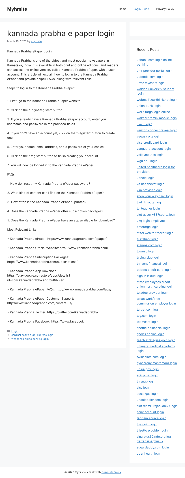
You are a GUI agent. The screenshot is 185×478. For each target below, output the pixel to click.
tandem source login (151, 418)
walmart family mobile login (157, 118)
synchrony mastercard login (157, 363)
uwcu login (144, 124)
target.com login (148, 309)
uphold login (145, 178)
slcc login (143, 387)
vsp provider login (149, 190)
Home (122, 9)
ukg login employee (151, 221)
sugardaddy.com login (153, 447)
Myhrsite (17, 9)
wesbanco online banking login (30, 338)
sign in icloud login (150, 276)
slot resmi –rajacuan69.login (157, 406)
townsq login (146, 251)
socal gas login (147, 393)
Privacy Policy (165, 9)
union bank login (149, 106)
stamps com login (149, 245)
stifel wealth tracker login (155, 233)
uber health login (149, 453)
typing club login (148, 257)
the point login (147, 424)
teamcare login (147, 322)
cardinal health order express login (32, 334)
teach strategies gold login (156, 340)
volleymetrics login (150, 155)
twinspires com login (151, 357)
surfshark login (147, 239)
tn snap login (146, 381)
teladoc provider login (152, 292)
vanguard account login (154, 148)
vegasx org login (148, 136)
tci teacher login (148, 208)
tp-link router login (150, 202)
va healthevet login (150, 184)
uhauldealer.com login (153, 400)
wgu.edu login (147, 161)
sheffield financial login (153, 328)
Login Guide (141, 9)
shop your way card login (155, 196)
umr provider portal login (154, 70)
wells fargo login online (153, 112)
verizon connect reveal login (157, 130)
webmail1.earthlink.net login (157, 99)
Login (14, 331)
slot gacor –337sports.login (156, 214)
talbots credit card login (154, 270)
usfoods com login (150, 77)
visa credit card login (152, 142)
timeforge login (147, 227)
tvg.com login (146, 315)
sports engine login (150, 334)
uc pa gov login (148, 369)
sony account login (150, 412)
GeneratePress (111, 472)
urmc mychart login (151, 83)
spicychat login (147, 375)
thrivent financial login (153, 263)
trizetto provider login (152, 430)
